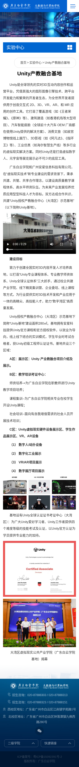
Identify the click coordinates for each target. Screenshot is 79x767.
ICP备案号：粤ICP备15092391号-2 (39, 756)
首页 (23, 62)
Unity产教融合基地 (57, 62)
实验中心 (35, 62)
